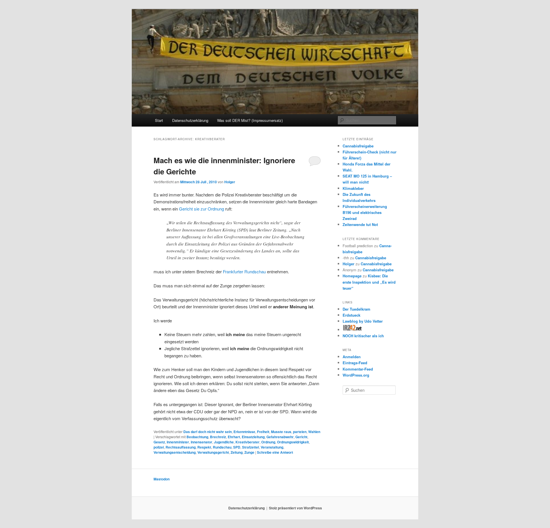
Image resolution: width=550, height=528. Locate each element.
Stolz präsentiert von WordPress (295, 508)
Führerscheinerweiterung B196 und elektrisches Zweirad (365, 212)
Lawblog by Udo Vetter (363, 321)
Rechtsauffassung (181, 447)
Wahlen (314, 431)
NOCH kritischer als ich (363, 335)
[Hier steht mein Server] (352, 329)
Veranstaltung (272, 447)
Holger (229, 181)
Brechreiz (218, 436)
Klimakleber (353, 188)
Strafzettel (250, 447)
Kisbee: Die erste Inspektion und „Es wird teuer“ (369, 282)
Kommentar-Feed (358, 369)
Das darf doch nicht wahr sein (207, 431)
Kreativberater (247, 442)
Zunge (249, 452)
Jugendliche (224, 442)
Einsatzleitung (253, 436)
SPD (236, 447)
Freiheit (263, 431)
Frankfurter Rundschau (244, 271)
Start (159, 120)
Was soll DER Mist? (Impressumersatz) (250, 120)
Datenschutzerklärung (190, 120)
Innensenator (201, 442)
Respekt (204, 447)
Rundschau (222, 447)
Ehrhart (234, 436)
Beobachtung (197, 436)
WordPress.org (356, 375)
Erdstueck (351, 315)
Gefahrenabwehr (280, 436)
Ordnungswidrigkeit (293, 442)
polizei (159, 447)
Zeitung (237, 452)
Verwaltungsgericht (213, 452)
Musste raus (281, 431)
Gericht (301, 436)
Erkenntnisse (244, 431)
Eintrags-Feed (355, 362)
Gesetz (159, 442)
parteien (300, 431)
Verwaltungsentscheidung (175, 452)
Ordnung (268, 442)
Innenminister (178, 442)
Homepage (352, 275)
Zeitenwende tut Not (360, 224)
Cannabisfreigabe (358, 146)
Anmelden (352, 356)
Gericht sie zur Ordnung (201, 209)
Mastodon (162, 479)
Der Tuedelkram (356, 309)
